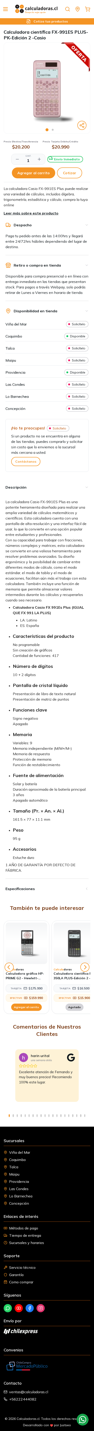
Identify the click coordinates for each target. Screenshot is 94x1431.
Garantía (16, 1274)
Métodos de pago (23, 1228)
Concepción (19, 1203)
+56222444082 (23, 1399)
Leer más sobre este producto (31, 213)
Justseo (65, 1425)
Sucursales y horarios (26, 1242)
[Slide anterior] (9, 967)
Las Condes (19, 1188)
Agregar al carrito (33, 173)
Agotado (74, 1007)
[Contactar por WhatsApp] (83, 1420)
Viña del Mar (19, 1152)
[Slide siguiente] (84, 967)
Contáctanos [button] (25, 461)
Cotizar (69, 173)
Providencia (19, 1181)
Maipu (14, 1174)
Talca (13, 1167)
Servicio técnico (22, 1267)
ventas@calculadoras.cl (28, 1392)
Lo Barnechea (20, 1196)
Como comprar (21, 1282)
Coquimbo (17, 1159)
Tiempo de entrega (25, 1235)
